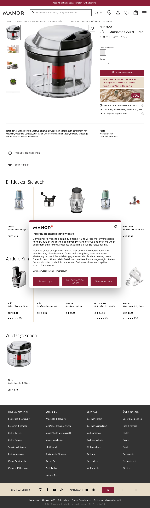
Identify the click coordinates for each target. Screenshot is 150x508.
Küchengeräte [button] (56, 21)
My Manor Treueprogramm (58, 426)
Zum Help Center (20, 490)
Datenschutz (63, 500)
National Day (52, 475)
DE (96, 12)
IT (136, 490)
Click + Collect (14, 433)
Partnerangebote (95, 440)
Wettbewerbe (93, 468)
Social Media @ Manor (56, 454)
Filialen (126, 433)
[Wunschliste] (91, 28)
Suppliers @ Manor (17, 447)
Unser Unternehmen (132, 419)
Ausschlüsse (93, 461)
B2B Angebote (94, 447)
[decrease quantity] (103, 64)
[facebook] (47, 490)
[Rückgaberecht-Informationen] (142, 113)
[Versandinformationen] (142, 105)
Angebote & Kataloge (56, 419)
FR (122, 490)
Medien (126, 468)
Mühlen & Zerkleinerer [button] (101, 21)
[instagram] (40, 490)
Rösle (102, 131)
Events (126, 440)
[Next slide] (133, 217)
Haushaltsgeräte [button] (38, 21)
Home (8, 21)
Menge (102, 59)
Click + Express (15, 440)
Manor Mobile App (54, 440)
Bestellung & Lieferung (19, 419)
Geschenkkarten (94, 419)
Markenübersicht (113, 500)
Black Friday (51, 468)
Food (125, 447)
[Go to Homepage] (14, 12)
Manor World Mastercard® (58, 433)
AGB (53, 500)
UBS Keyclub (52, 447)
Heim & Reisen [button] (21, 21)
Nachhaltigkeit (129, 461)
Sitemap (45, 500)
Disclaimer (98, 500)
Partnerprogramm (16, 454)
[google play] (94, 490)
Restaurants (128, 454)
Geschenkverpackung (97, 426)
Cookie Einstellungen (81, 500)
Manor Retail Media (17, 461)
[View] (122, 95)
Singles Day (51, 461)
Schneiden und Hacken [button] (77, 21)
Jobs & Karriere (130, 426)
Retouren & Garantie (17, 426)
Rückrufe (91, 454)
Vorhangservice (94, 433)
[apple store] (87, 490)
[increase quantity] (115, 64)
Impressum (34, 500)
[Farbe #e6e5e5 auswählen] (102, 52)
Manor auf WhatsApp (18, 468)
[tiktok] (61, 490)
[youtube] (54, 490)
